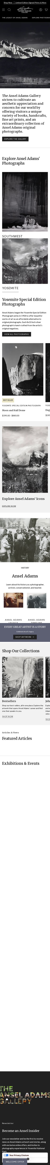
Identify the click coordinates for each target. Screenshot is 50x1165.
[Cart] (46, 9)
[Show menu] (3, 9)
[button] (15, 1161)
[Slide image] (25, 55)
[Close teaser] (28, 1159)
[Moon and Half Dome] (22, 369)
